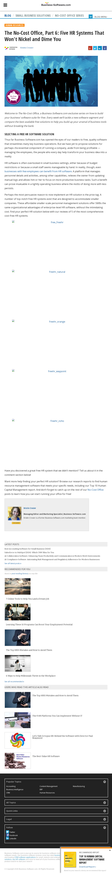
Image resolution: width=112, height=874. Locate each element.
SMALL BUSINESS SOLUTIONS (33, 15)
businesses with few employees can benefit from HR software (38, 171)
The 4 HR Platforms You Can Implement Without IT (57, 716)
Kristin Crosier (26, 48)
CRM (8, 792)
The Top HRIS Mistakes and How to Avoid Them (29, 650)
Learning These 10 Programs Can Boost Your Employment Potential (39, 625)
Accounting (10, 786)
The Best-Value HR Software (46, 756)
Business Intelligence (14, 789)
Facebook (13, 835)
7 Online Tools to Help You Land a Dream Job (27, 599)
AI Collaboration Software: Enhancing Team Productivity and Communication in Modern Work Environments (52, 556)
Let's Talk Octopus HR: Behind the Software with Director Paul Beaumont (62, 737)
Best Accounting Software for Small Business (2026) (28, 549)
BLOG (8, 15)
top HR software (19, 859)
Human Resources (14, 25)
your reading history (20, 574)
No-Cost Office (96, 489)
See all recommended (14, 681)
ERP (41, 789)
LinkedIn (12, 838)
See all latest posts (12, 563)
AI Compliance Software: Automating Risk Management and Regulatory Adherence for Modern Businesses (52, 559)
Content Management (48, 786)
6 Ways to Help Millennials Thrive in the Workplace (31, 676)
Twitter (12, 832)
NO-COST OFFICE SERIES (69, 15)
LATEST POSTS (12, 544)
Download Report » (87, 866)
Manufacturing (79, 786)
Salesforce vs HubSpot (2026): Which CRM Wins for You (29, 552)
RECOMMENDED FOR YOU (17, 569)
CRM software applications (25, 857)
